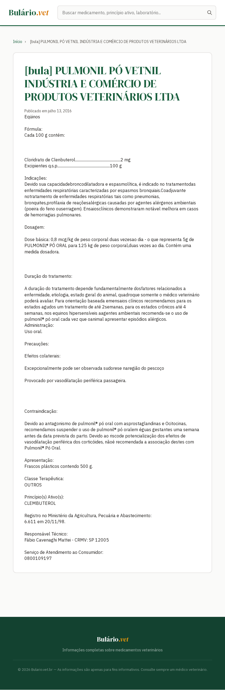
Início (17, 41)
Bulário (29, 12)
